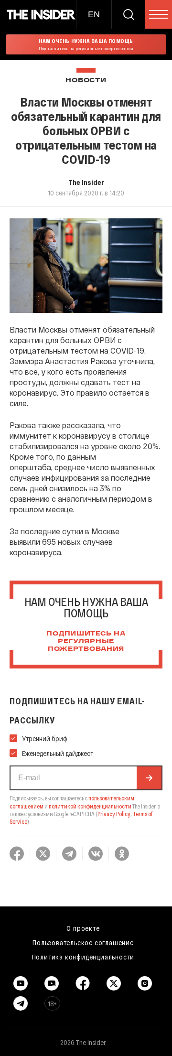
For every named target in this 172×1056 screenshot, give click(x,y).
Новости (85, 80)
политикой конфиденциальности (90, 806)
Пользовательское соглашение (83, 942)
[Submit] (149, 777)
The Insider (86, 182)
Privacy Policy (113, 813)
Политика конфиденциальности (83, 956)
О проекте (82, 928)
